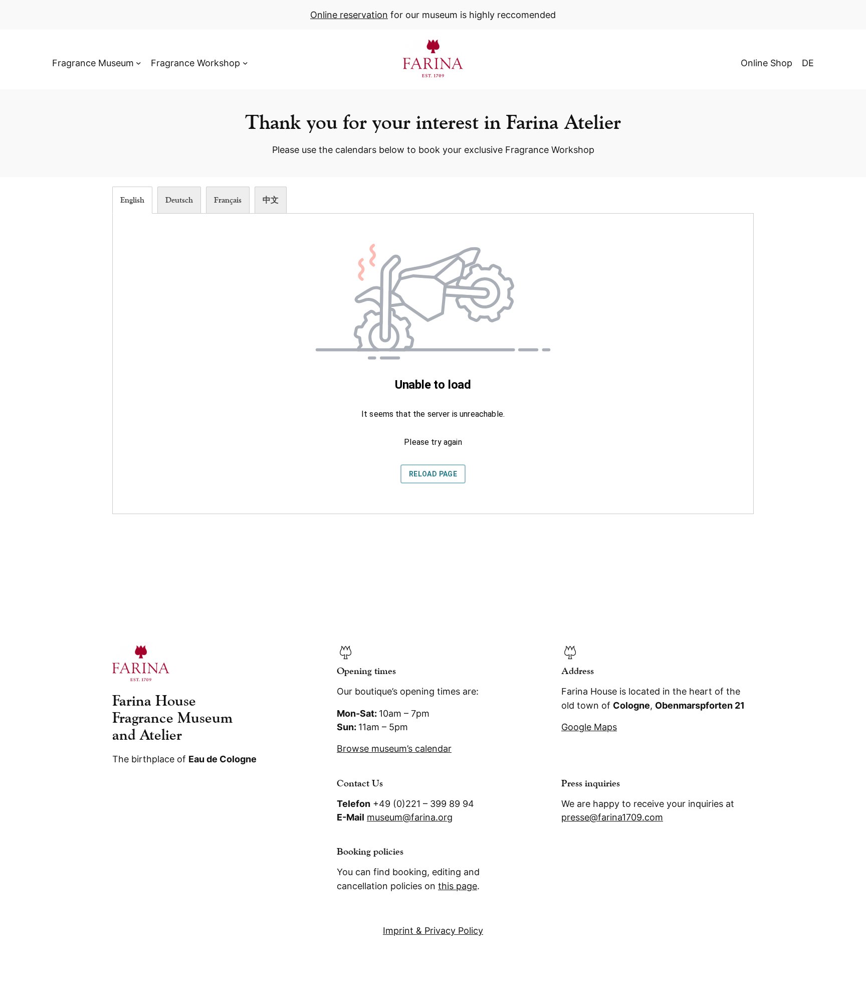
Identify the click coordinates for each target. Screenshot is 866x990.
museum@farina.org (410, 817)
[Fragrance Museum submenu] (138, 63)
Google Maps (589, 727)
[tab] (132, 200)
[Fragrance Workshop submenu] (245, 63)
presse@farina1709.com (612, 817)
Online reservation (349, 15)
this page (457, 886)
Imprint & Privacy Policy (433, 930)
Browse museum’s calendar (394, 748)
